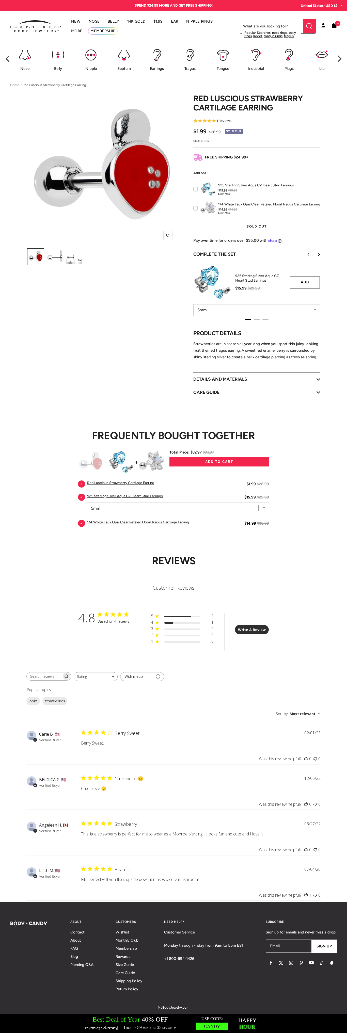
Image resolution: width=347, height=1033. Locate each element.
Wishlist (122, 932)
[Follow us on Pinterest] (301, 963)
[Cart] (334, 26)
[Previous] (8, 58)
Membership (126, 948)
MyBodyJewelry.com (173, 1007)
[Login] (323, 26)
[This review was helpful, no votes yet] (306, 759)
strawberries (55, 701)
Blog (74, 956)
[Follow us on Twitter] (281, 963)
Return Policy (127, 989)
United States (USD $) (319, 6)
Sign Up (324, 946)
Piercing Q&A (81, 964)
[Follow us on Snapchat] (332, 963)
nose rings (279, 33)
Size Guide (125, 964)
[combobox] (96, 676)
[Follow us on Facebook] (271, 963)
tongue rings (273, 36)
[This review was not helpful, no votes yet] (315, 759)
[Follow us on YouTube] (311, 963)
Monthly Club (127, 940)
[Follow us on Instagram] (291, 963)
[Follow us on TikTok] (322, 963)
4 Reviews (224, 121)
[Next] (338, 58)
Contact (77, 932)
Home (14, 85)
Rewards (123, 956)
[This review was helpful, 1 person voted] (306, 895)
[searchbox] (44, 676)
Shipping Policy (129, 981)
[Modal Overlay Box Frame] (173, 1023)
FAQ (74, 948)
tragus (289, 36)
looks (33, 701)
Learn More (224, 194)
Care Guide (125, 973)
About (75, 940)
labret (257, 36)
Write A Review (252, 629)
